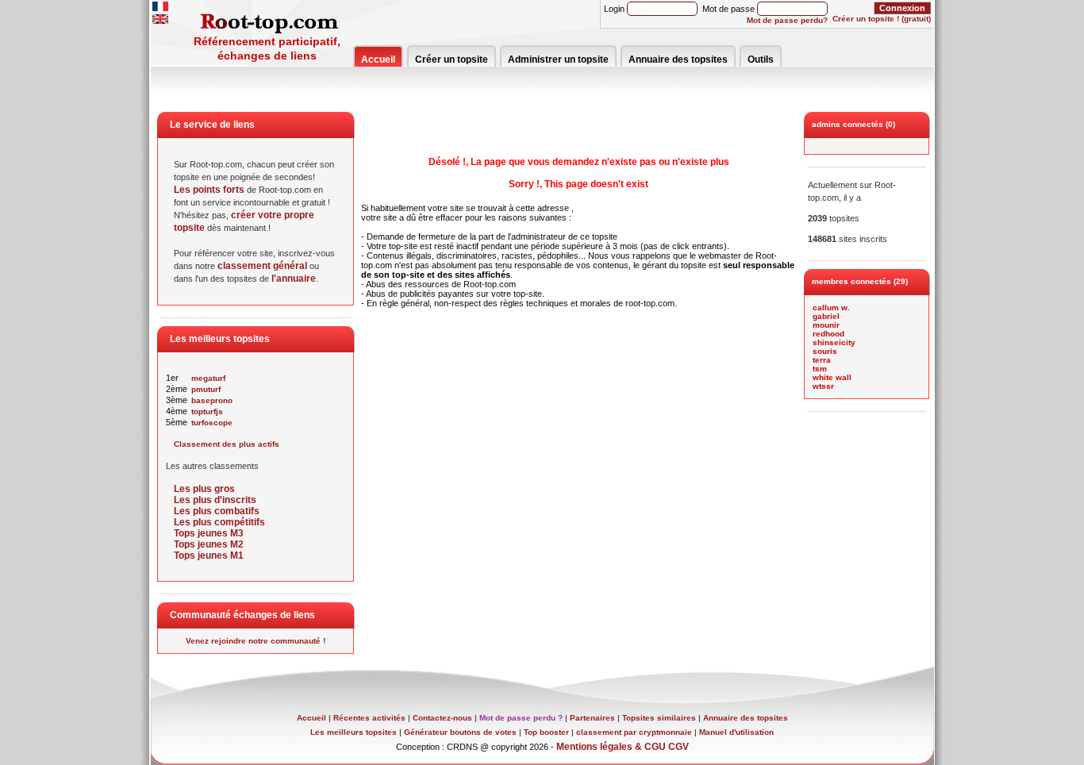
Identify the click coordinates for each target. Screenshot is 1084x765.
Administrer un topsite (558, 59)
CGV (678, 746)
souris (825, 351)
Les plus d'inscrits (215, 500)
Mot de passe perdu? (787, 20)
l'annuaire (293, 278)
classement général (262, 265)
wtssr (823, 386)
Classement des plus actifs (226, 444)
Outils (761, 59)
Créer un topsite (451, 59)
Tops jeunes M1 (209, 555)
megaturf (208, 378)
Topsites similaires (659, 717)
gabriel (826, 316)
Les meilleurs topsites (353, 732)
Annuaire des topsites (678, 59)
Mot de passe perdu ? (521, 717)
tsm (820, 368)
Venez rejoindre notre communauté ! (255, 640)
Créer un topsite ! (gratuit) (881, 18)
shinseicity (834, 342)
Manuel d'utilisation (736, 732)
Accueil (378, 59)
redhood (828, 333)
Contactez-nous (442, 717)
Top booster (546, 732)
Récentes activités (369, 717)
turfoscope (212, 422)
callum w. (831, 307)
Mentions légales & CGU (611, 746)
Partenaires (592, 717)
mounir (826, 325)
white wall (832, 377)
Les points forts (209, 189)
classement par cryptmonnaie (634, 732)
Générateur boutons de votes (460, 732)
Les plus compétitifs (219, 522)
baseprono (212, 400)
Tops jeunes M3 (209, 533)
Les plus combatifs (216, 511)
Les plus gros (204, 488)
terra (822, 360)
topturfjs (207, 411)
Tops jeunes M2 (209, 544)
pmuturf (206, 389)
